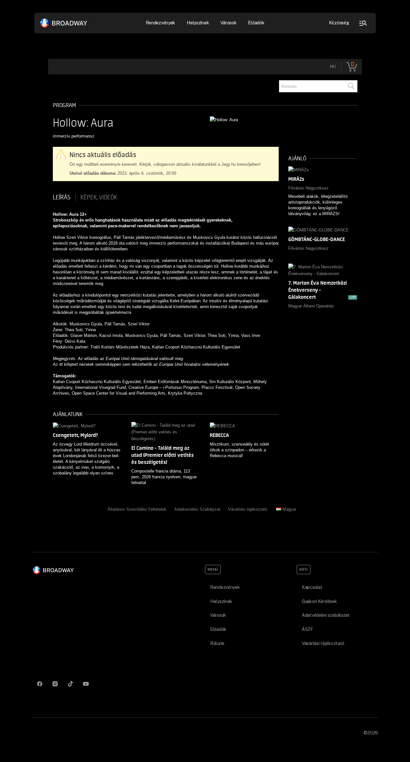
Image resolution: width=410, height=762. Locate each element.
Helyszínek (198, 22)
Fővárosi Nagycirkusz (308, 188)
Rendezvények (225, 587)
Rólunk (217, 643)
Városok (228, 22)
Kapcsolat (312, 587)
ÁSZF (307, 629)
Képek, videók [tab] (98, 197)
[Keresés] (350, 86)
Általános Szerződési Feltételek (137, 509)
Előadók (256, 22)
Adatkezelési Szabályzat (197, 509)
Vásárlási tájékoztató (247, 509)
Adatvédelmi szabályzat (326, 615)
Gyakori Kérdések (319, 601)
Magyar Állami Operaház (311, 306)
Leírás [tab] (61, 197)
